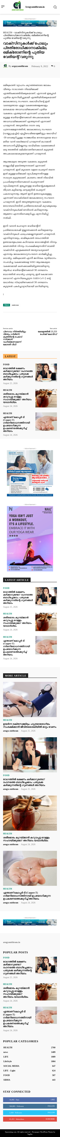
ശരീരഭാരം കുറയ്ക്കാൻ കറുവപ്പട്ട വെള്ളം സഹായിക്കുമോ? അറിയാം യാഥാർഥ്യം (17, 621)
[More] (42, 73)
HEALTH (7, 32)
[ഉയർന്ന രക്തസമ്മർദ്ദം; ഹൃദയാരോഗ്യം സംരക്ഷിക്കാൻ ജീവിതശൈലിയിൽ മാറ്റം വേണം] (30, 699)
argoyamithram (20, 66)
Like (53, 1099)
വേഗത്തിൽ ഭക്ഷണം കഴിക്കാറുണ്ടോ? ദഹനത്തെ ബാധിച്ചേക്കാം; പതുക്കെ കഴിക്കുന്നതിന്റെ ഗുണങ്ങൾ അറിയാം (18, 374)
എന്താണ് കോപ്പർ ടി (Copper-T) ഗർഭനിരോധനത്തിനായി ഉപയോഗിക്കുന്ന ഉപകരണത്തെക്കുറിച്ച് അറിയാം (16, 648)
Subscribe (50, 1119)
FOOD (6, 365)
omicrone (15, 305)
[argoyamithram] (6, 66)
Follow (51, 1106)
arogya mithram (10, 731)
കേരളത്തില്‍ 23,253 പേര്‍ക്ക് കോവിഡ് (47, 332)
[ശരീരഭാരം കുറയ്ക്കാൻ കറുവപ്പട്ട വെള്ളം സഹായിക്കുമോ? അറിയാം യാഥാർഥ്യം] (46, 398)
